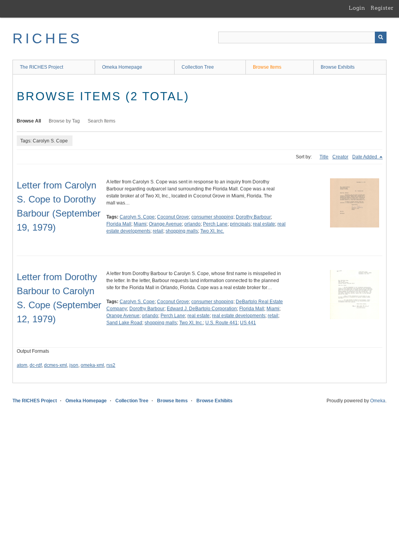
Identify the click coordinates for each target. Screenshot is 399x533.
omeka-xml (92, 365)
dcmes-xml (55, 365)
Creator (340, 157)
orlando (192, 224)
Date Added (365, 157)
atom (22, 365)
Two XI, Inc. (212, 231)
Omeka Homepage (122, 67)
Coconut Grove (173, 217)
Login (357, 8)
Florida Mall (118, 224)
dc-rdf (36, 365)
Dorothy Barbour (253, 217)
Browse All (29, 121)
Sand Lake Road (124, 322)
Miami (140, 224)
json (73, 365)
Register (382, 8)
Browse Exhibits (338, 67)
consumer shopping (212, 217)
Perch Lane (215, 224)
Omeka (377, 400)
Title (324, 157)
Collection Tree (198, 67)
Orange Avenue (165, 224)
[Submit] (381, 37)
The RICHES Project (41, 67)
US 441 (248, 322)
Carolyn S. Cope (137, 217)
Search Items (101, 121)
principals (240, 224)
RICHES (47, 38)
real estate (264, 224)
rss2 (110, 365)
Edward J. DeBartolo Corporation (202, 308)
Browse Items (267, 67)
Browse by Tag (64, 121)
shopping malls (182, 231)
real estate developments (238, 315)
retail (158, 231)
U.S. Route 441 (221, 322)
